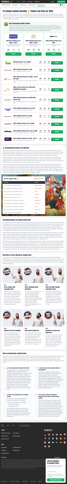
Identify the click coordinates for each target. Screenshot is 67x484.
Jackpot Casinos (41, 4)
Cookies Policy (25, 481)
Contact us (33, 481)
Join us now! (61, 1)
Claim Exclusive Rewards (55, 480)
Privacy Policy (4, 481)
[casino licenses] (2, 425)
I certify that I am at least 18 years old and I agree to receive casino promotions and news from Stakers (55, 475)
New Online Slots (5, 453)
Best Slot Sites (16, 450)
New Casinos (15, 4)
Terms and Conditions (14, 481)
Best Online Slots (17, 447)
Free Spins (3, 450)
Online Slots (4, 447)
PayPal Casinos (23, 4)
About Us (40, 481)
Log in (52, 1)
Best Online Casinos (6, 4)
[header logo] (5, 2)
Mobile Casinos (32, 4)
